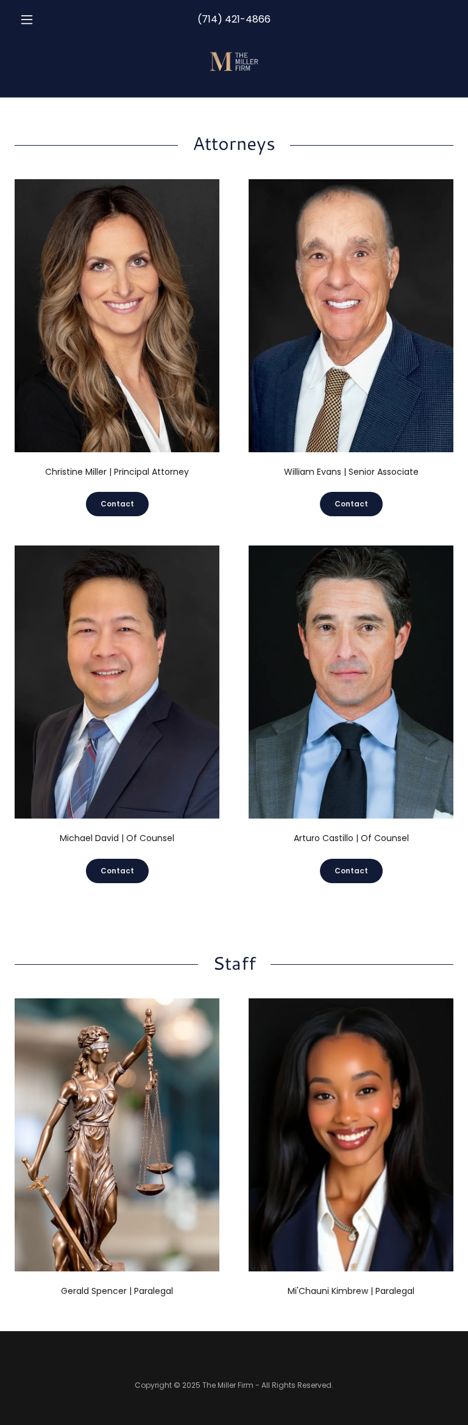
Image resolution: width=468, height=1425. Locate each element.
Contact (117, 504)
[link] (234, 61)
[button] (47, 19)
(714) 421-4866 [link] (234, 19)
